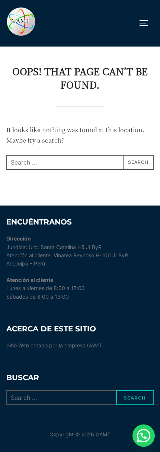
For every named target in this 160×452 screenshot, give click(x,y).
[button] (143, 435)
